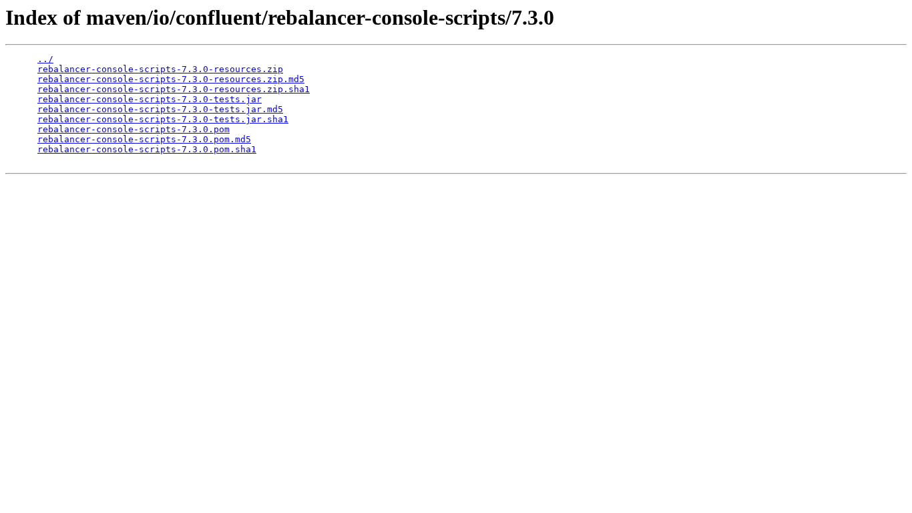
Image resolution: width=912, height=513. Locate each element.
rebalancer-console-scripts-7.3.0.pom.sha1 (146, 149)
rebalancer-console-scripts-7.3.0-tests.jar (149, 99)
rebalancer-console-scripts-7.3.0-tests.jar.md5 (160, 109)
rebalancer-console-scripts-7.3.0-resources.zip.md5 (170, 79)
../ (45, 59)
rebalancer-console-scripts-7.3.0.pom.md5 (144, 139)
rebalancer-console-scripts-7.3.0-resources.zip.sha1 (173, 89)
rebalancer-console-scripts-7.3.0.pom (133, 129)
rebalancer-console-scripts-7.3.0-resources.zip (160, 69)
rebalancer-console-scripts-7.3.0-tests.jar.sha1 (162, 119)
